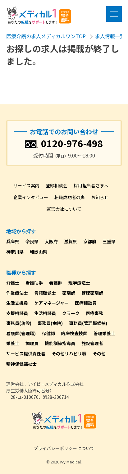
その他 (99, 353)
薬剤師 (68, 293)
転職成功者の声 (69, 197)
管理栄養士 (104, 333)
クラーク (71, 313)
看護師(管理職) (21, 333)
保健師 (48, 333)
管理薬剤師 (92, 293)
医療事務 (94, 313)
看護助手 (34, 283)
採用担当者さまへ (91, 185)
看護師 (55, 283)
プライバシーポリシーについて (64, 448)
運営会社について (64, 209)
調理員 (32, 343)
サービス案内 (26, 185)
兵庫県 (12, 241)
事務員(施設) (18, 323)
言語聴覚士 (45, 293)
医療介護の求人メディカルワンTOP (46, 36)
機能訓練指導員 (60, 343)
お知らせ (99, 197)
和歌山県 (38, 251)
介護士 (12, 283)
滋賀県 (70, 241)
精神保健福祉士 (21, 364)
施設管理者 (92, 343)
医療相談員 (86, 303)
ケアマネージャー (51, 303)
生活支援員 (17, 303)
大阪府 (51, 241)
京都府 (89, 241)
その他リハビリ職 (69, 353)
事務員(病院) (50, 323)
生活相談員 (45, 313)
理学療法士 (79, 283)
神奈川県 (15, 251)
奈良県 (32, 241)
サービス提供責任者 (25, 353)
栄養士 (12, 343)
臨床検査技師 (74, 333)
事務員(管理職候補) (88, 323)
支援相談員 (17, 313)
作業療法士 (17, 293)
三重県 (109, 241)
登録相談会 (56, 185)
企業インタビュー (30, 197)
